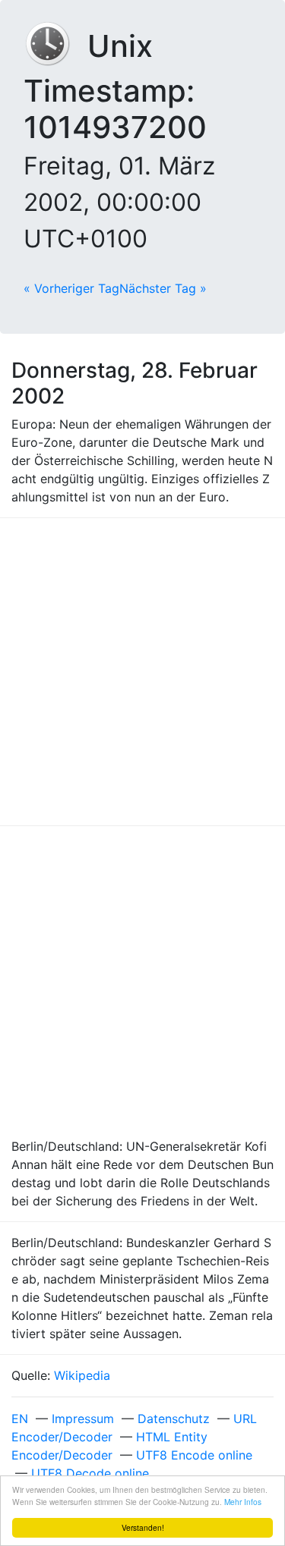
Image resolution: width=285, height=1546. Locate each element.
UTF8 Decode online (90, 1473)
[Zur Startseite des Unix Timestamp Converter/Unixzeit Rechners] (55, 45)
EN (19, 1418)
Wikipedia (82, 1375)
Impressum (83, 1418)
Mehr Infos (242, 1501)
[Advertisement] (142, 671)
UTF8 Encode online (194, 1455)
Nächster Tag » (163, 288)
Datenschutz (174, 1418)
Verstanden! (143, 1527)
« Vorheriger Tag (71, 288)
